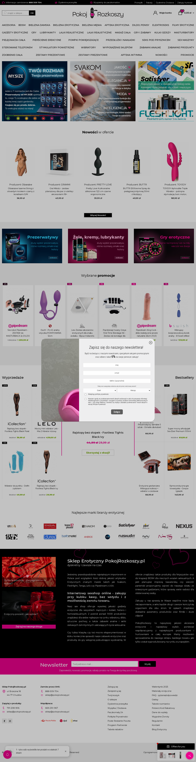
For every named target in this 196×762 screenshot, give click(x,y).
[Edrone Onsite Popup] (98, 381)
